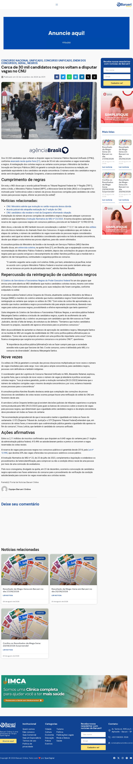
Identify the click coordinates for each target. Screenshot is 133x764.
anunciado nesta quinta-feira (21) (25, 161)
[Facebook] (114, 758)
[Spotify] (127, 758)
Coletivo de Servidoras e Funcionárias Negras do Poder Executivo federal (36, 280)
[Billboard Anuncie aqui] (66, 48)
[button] (56, 76)
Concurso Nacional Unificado (22, 60)
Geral (22, 63)
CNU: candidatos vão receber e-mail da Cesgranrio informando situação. (38, 212)
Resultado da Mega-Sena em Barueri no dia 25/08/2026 (72, 590)
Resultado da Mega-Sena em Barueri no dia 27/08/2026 (23, 590)
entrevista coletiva (26, 247)
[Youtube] (131, 758)
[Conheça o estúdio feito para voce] (64, 707)
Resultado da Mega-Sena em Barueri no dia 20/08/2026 (125, 186)
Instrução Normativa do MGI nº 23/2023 (45, 219)
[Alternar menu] (56, 4)
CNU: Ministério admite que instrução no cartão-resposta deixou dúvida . (39, 206)
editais (93, 227)
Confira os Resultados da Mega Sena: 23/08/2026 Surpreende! (22, 644)
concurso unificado (58, 60)
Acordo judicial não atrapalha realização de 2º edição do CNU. (34, 209)
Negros (32, 63)
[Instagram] (123, 758)
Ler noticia (8, 595)
